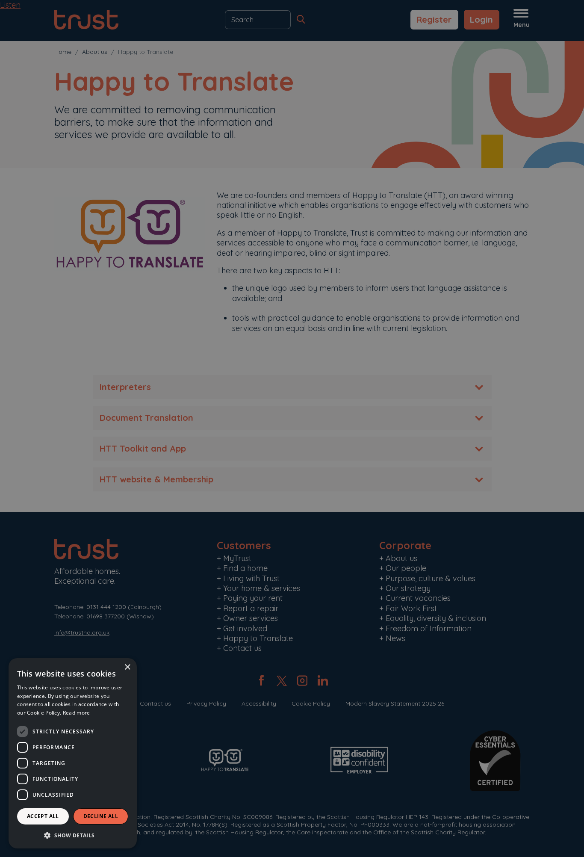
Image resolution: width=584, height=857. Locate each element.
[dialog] (73, 753)
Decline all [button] (100, 816)
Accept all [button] (43, 816)
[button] (72, 835)
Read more (76, 712)
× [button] (127, 667)
